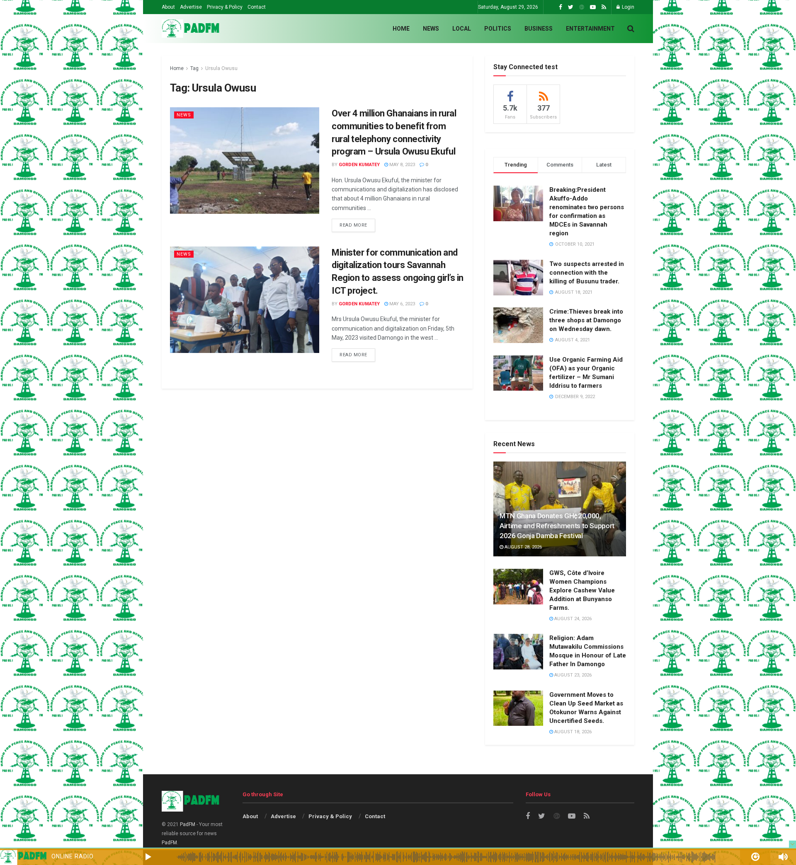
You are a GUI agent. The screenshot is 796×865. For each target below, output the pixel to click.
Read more (353, 225)
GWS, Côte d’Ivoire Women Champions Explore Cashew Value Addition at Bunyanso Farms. (582, 590)
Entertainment (590, 28)
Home (401, 28)
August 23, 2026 (572, 675)
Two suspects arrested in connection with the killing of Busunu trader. (586, 272)
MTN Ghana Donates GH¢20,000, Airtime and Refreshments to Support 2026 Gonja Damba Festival (557, 526)
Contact (257, 7)
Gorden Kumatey (359, 164)
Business (538, 28)
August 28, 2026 (522, 547)
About (168, 7)
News (431, 28)
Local (461, 28)
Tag (194, 68)
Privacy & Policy (225, 7)
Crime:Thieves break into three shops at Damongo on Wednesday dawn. (586, 320)
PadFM (187, 824)
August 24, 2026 (572, 618)
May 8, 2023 (401, 164)
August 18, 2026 (572, 732)
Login (627, 7)
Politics (497, 28)
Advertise (191, 7)
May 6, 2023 (401, 304)
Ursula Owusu (221, 68)
